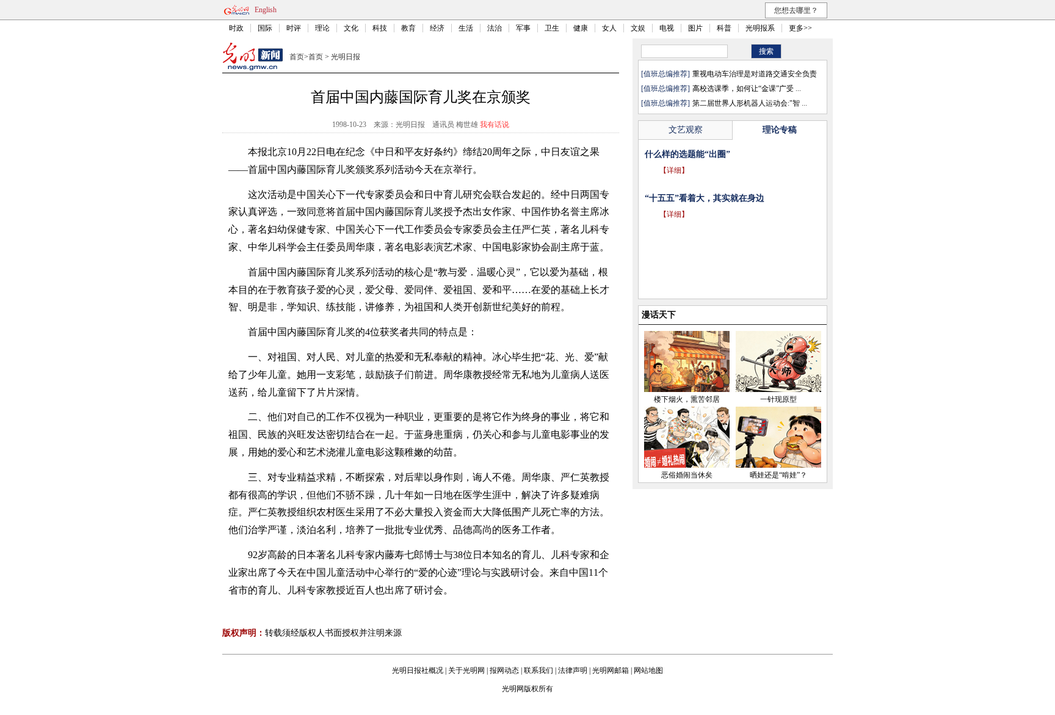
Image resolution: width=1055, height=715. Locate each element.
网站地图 (648, 670)
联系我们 (538, 670)
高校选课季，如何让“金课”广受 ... (746, 88)
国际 (265, 28)
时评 (293, 28)
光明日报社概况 (417, 670)
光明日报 (345, 57)
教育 (408, 28)
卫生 (552, 28)
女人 (609, 28)
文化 (351, 28)
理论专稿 (780, 129)
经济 (437, 28)
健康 (580, 28)
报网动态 (504, 670)
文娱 (638, 28)
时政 (236, 28)
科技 (379, 28)
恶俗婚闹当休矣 (686, 475)
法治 (494, 28)
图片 (695, 28)
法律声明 (572, 670)
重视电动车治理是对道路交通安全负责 (754, 74)
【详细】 (674, 187)
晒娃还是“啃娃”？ (778, 475)
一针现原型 (778, 399)
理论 (322, 28)
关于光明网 (466, 670)
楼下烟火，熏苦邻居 (687, 399)
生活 (466, 28)
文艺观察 (686, 129)
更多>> (800, 28)
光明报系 (760, 28)
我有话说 (494, 124)
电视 (666, 28)
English (266, 9)
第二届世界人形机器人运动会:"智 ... (749, 103)
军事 (523, 28)
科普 (724, 28)
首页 (296, 57)
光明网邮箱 (610, 670)
